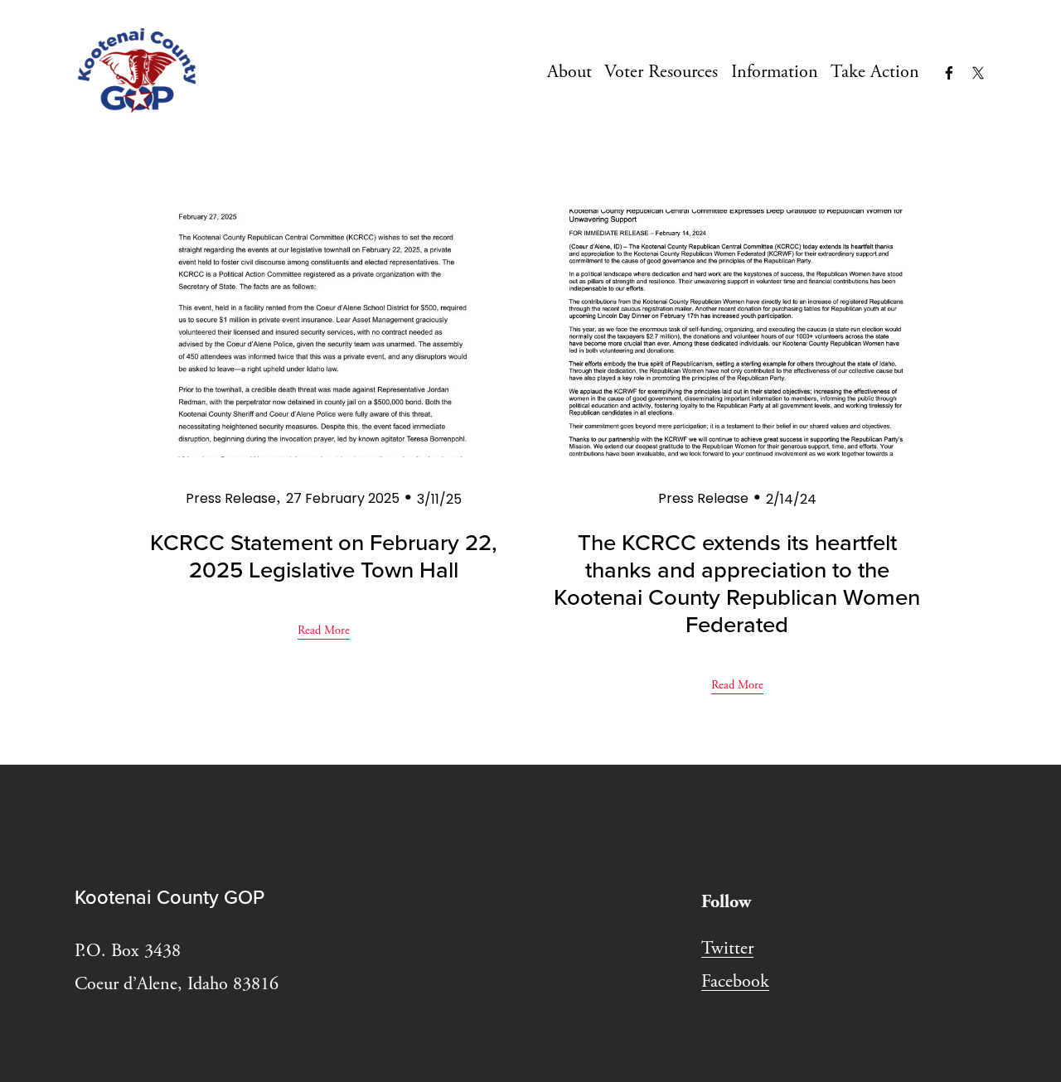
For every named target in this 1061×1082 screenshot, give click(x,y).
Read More (324, 630)
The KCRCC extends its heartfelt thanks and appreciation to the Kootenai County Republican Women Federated (737, 582)
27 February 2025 (343, 498)
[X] (978, 73)
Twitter (727, 948)
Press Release (231, 498)
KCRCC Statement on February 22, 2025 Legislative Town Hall (323, 555)
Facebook (735, 981)
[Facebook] (949, 73)
